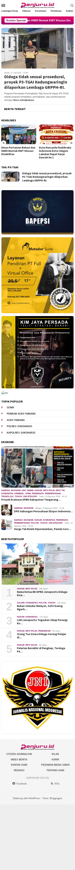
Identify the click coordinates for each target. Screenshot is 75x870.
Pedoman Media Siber (55, 764)
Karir (55, 759)
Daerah (5, 490)
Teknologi (7, 496)
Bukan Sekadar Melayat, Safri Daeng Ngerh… (40, 607)
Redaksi (19, 770)
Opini (28, 493)
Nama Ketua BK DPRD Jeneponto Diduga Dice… (42, 593)
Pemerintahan (53, 493)
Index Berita (19, 759)
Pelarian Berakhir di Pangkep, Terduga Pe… (41, 650)
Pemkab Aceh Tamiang (21, 413)
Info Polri (49, 490)
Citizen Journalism (19, 754)
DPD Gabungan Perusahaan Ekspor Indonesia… (43, 511)
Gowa (10, 407)
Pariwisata (38, 493)
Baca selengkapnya (23, 100)
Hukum (38, 490)
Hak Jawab (27, 490)
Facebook (21, 783)
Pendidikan (44, 631)
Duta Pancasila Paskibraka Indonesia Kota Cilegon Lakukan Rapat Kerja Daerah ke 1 (17, 152)
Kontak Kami (19, 764)
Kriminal (19, 493)
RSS (57, 783)
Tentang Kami (55, 770)
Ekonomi (16, 490)
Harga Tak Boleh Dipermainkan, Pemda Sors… (42, 529)
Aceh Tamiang (16, 420)
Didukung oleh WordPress (26, 798)
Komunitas (7, 493)
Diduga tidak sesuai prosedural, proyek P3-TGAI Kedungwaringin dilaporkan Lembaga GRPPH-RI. (35, 82)
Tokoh (18, 496)
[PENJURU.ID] (37, 5)
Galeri (21, 603)
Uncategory (30, 496)
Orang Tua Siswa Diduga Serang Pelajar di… (41, 635)
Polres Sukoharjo (19, 426)
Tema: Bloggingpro (52, 798)
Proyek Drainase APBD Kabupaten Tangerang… (31, 499)
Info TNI (60, 490)
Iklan (55, 754)
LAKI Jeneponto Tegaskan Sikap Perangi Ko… (42, 621)
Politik (35, 523)
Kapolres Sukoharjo (21, 432)
